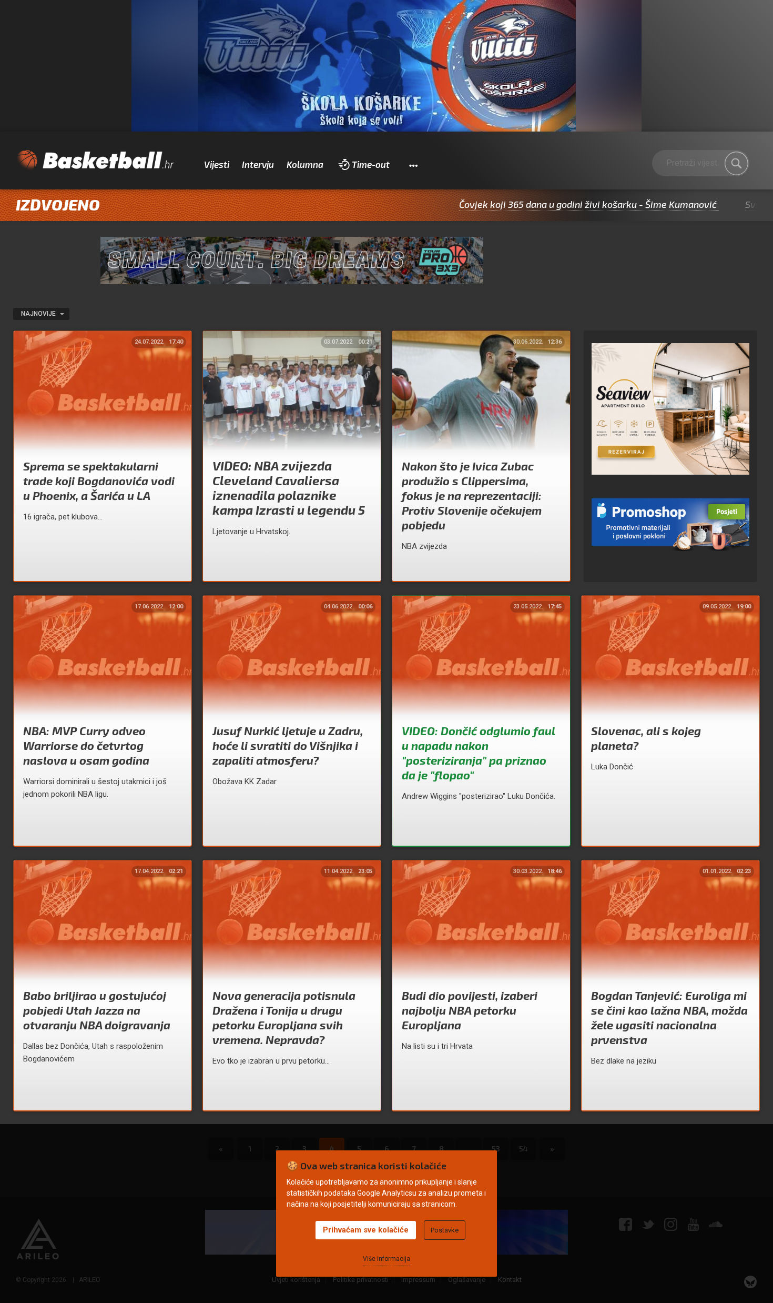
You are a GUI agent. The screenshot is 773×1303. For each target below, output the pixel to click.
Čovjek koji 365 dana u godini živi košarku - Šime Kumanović (535, 204)
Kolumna (305, 164)
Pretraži (736, 163)
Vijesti (216, 164)
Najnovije (39, 313)
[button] (413, 165)
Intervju (258, 164)
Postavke (445, 1230)
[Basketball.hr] (95, 160)
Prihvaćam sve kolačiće (366, 1230)
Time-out (371, 164)
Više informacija (386, 1258)
